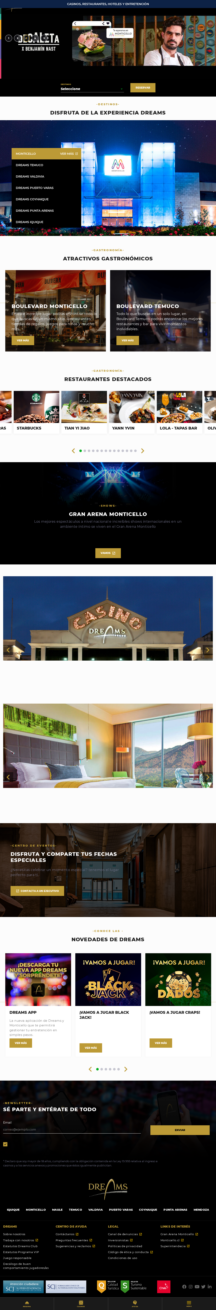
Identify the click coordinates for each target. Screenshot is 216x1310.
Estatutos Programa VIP (21, 1252)
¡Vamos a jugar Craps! (175, 1012)
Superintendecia (175, 1246)
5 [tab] (44, 38)
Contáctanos (67, 1234)
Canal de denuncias (125, 1234)
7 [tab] (106, 451)
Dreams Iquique (47, 222)
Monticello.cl (172, 1240)
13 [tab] (131, 451)
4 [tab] (35, 38)
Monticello (47, 154)
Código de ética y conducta (130, 1252)
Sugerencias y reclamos (75, 1246)
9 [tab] (114, 451)
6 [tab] (101, 451)
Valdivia (95, 1209)
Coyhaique (148, 1209)
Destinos (66, 84)
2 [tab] (17, 38)
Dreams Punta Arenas (47, 211)
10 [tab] (118, 451)
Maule (57, 1209)
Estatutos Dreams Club (20, 1246)
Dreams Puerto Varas (47, 188)
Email (7, 1122)
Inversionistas (120, 1240)
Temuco (75, 1209)
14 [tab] (135, 451)
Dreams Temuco (47, 165)
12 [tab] (127, 451)
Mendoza (201, 1209)
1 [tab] (8, 38)
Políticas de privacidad (125, 1246)
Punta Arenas (175, 1209)
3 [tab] (26, 38)
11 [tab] (123, 451)
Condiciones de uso (122, 1258)
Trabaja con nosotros (20, 1240)
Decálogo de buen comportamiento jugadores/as (26, 1265)
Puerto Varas (121, 1209)
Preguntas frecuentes (74, 1240)
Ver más (69, 153)
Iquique (13, 1209)
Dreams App (22, 1012)
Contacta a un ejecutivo (37, 891)
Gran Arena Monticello (179, 1234)
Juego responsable (17, 1258)
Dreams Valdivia (47, 176)
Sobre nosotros (14, 1234)
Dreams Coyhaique (47, 199)
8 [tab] (110, 451)
